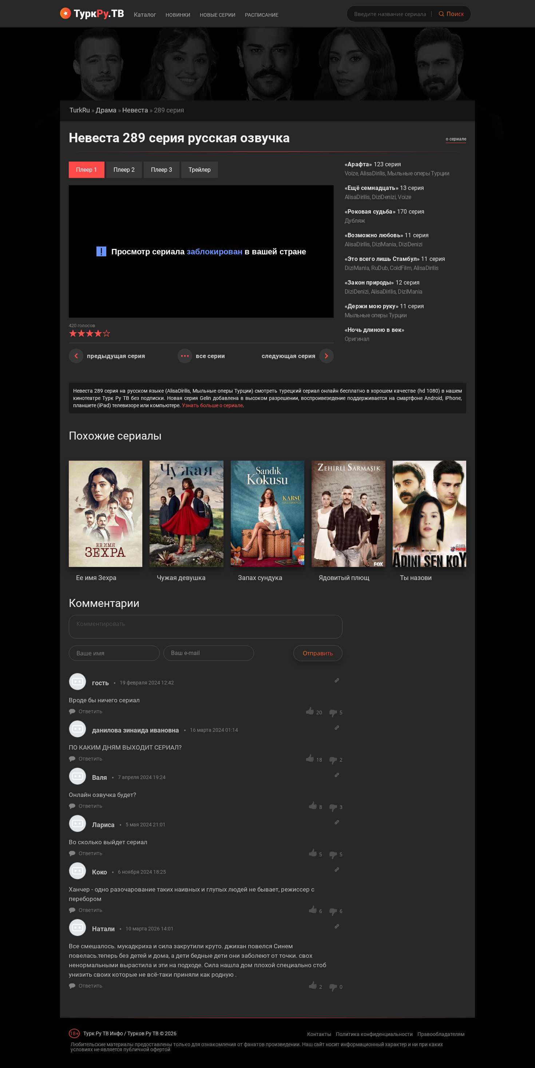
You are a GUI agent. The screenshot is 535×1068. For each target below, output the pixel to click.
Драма (106, 110)
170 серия (384, 216)
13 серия (384, 192)
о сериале (456, 139)
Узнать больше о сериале (212, 405)
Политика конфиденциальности (374, 1034)
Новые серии (217, 15)
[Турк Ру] (92, 13)
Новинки (178, 15)
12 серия (383, 287)
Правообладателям (440, 1034)
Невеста (135, 110)
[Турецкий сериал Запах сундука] (267, 514)
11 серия (387, 240)
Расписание (261, 15)
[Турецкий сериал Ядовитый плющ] (348, 514)
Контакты (319, 1034)
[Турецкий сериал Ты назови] (429, 514)
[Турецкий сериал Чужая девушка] (186, 514)
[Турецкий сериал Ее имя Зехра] (105, 514)
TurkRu (80, 110)
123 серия (397, 169)
